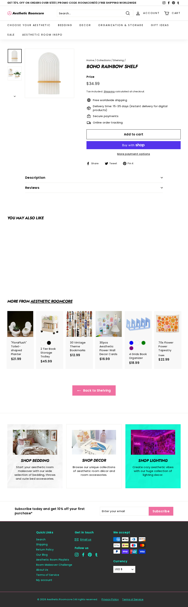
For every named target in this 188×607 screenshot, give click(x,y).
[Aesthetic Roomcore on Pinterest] (90, 555)
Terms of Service (47, 575)
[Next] (14, 95)
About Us (42, 570)
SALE (11, 35)
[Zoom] (49, 73)
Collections (104, 60)
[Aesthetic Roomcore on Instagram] (77, 555)
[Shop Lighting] (153, 442)
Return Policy (45, 549)
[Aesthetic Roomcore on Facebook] (83, 555)
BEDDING (65, 25)
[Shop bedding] (35, 442)
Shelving (118, 60)
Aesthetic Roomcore (51, 301)
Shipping (109, 91)
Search (41, 539)
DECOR (85, 25)
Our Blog (42, 555)
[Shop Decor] (94, 442)
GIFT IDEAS (160, 25)
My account (44, 580)
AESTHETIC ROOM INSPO (42, 35)
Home (90, 60)
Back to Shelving (96, 390)
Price (90, 77)
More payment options (133, 154)
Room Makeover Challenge (54, 565)
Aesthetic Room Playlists (52, 559)
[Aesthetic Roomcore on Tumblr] (96, 555)
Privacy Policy (110, 599)
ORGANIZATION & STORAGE (121, 25)
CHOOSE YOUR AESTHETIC (29, 25)
